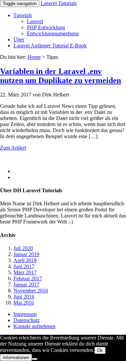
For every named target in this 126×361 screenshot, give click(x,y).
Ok (100, 350)
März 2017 (25, 272)
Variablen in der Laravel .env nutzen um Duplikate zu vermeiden (60, 76)
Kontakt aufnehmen (34, 326)
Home (34, 57)
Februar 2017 (27, 278)
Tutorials (22, 15)
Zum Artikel (13, 148)
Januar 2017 (26, 284)
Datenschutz (26, 320)
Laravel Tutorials (59, 3)
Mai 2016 (23, 303)
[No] (34, 359)
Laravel (35, 21)
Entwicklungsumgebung (53, 33)
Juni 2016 (23, 296)
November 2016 (30, 290)
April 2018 (25, 260)
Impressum (25, 314)
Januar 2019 (26, 254)
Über (18, 39)
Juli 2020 (23, 248)
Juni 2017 (23, 266)
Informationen (16, 357)
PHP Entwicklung (46, 27)
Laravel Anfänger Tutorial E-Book (50, 45)
